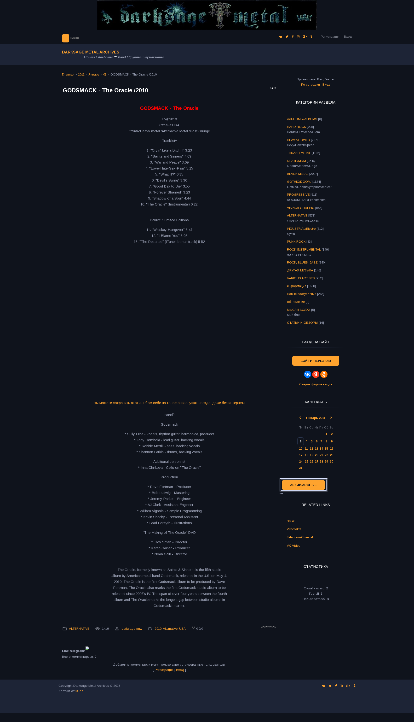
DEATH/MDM (296, 161)
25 (306, 461)
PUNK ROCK (296, 241)
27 (316, 461)
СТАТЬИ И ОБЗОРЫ (302, 322)
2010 (158, 628)
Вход (348, 36)
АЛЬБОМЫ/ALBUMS (302, 119)
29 (326, 461)
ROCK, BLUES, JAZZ (302, 262)
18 (306, 455)
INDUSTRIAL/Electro (301, 228)
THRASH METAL (299, 153)
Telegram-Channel (300, 537)
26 (311, 461)
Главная (68, 74)
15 (326, 448)
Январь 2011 (315, 418)
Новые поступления (301, 294)
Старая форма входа (315, 384)
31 (300, 468)
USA (182, 628)
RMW (290, 520)
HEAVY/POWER (298, 140)
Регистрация (330, 36)
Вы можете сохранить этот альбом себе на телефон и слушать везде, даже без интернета (169, 403)
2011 (81, 74)
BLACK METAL (297, 174)
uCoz (79, 691)
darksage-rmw (131, 628)
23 (331, 455)
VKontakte (294, 529)
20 (316, 455)
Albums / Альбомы (98, 57)
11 (306, 448)
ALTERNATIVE (79, 628)
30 (331, 461)
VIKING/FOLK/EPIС (300, 208)
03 (105, 74)
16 (331, 448)
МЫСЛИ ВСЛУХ (298, 309)
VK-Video (293, 545)
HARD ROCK (296, 127)
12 (311, 448)
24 (300, 461)
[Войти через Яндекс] (315, 374)
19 (311, 455)
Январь (93, 74)
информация (296, 286)
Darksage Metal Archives (90, 52)
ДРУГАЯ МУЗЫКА (300, 270)
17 (300, 455)
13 (316, 448)
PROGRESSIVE (298, 194)
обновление (296, 302)
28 (321, 461)
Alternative (170, 628)
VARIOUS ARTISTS (301, 278)
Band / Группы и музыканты (141, 57)
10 (300, 448)
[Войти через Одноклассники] (324, 374)
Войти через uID (315, 361)
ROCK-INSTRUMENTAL (304, 249)
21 (321, 455)
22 (326, 455)
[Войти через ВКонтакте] (307, 374)
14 (321, 448)
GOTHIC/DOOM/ (299, 181)
